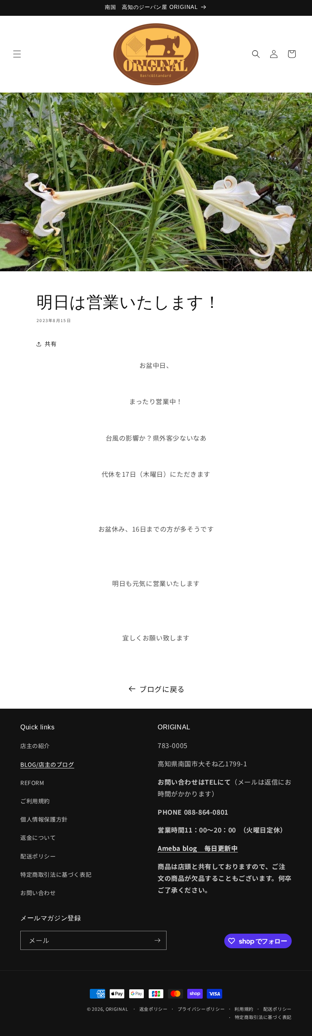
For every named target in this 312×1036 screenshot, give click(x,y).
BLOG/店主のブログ (47, 764)
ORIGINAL (117, 1009)
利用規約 (244, 1009)
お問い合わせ (38, 893)
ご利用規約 (35, 801)
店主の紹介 (35, 746)
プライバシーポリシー (201, 1009)
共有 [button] (50, 344)
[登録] (157, 940)
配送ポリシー (38, 856)
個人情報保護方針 (44, 819)
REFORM (32, 783)
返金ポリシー (153, 1009)
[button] (17, 54)
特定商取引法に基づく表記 (55, 874)
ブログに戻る (162, 688)
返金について (38, 837)
